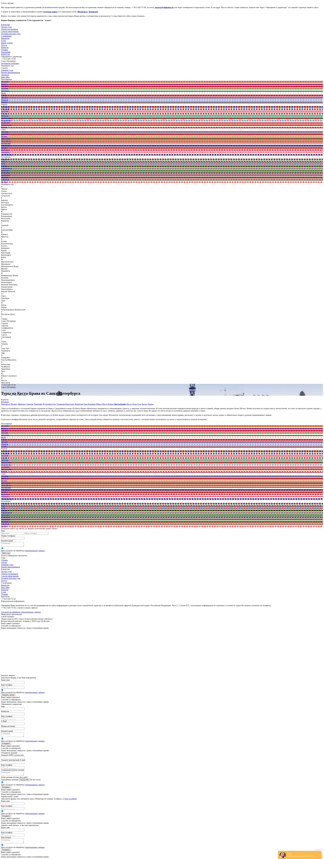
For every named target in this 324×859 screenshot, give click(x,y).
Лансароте (5, 404)
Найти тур (6, 553)
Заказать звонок (8, 695)
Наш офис (5, 587)
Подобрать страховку (10, 63)
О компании (6, 36)
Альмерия (60, 404)
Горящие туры (7, 565)
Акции (4, 562)
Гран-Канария (90, 404)
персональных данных (35, 551)
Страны (4, 560)
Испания (5, 402)
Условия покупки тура (10, 578)
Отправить (6, 743)
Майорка (22, 404)
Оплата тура (6, 571)
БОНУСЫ (5, 54)
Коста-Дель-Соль (134, 404)
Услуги (4, 45)
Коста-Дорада (148, 404)
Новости (4, 47)
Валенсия (79, 404)
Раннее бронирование (10, 567)
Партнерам (6, 52)
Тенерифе (38, 404)
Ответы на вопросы (9, 574)
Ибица (99, 404)
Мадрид (14, 404)
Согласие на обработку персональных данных (21, 612)
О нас (3, 592)
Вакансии (5, 585)
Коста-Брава (120, 404)
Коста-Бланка (108, 404)
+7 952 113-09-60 (69, 799)
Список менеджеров (10, 576)
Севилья (29, 404)
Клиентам (5, 25)
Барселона (69, 404)
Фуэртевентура (49, 404)
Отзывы (4, 50)
